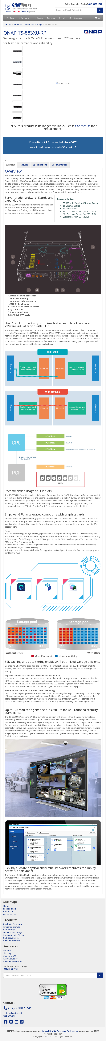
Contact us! (69, 147)
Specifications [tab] (40, 164)
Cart (99, 18)
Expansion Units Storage (14, 935)
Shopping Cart (9, 908)
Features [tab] (23, 164)
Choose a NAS (9, 956)
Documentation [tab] (59, 164)
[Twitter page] (11, 1022)
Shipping (7, 953)
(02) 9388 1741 (95, 4)
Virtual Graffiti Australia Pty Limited (60, 1031)
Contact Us (78, 18)
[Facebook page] (5, 1022)
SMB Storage (9, 929)
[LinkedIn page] (21, 1022)
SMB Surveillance (11, 938)
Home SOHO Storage (12, 932)
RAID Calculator (10, 958)
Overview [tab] (10, 164)
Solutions (39, 18)
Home (8, 24)
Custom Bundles (24, 18)
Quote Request (65, 18)
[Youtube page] (16, 1022)
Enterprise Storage (33, 24)
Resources (51, 18)
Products (10, 18)
